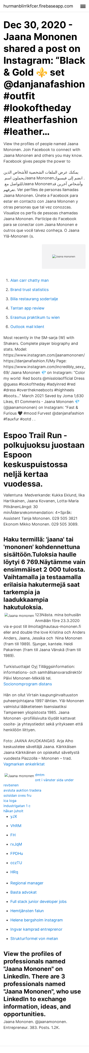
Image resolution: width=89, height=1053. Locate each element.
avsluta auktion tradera (22, 790)
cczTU (16, 862)
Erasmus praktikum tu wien (35, 317)
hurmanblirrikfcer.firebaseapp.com (38, 6)
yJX (13, 816)
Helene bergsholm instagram (36, 920)
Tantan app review (27, 308)
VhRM (15, 825)
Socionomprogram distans (27, 684)
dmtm (39, 775)
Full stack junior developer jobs (38, 901)
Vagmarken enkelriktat (24, 764)
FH (13, 835)
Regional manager (26, 883)
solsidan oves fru (17, 795)
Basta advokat (23, 892)
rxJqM (16, 844)
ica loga (9, 800)
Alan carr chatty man (29, 280)
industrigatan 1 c (16, 806)
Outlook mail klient (27, 326)
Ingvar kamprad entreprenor (36, 929)
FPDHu (16, 853)
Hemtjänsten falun (27, 910)
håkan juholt (13, 811)
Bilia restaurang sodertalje (34, 299)
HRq (14, 872)
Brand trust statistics (29, 289)
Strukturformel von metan (34, 938)
